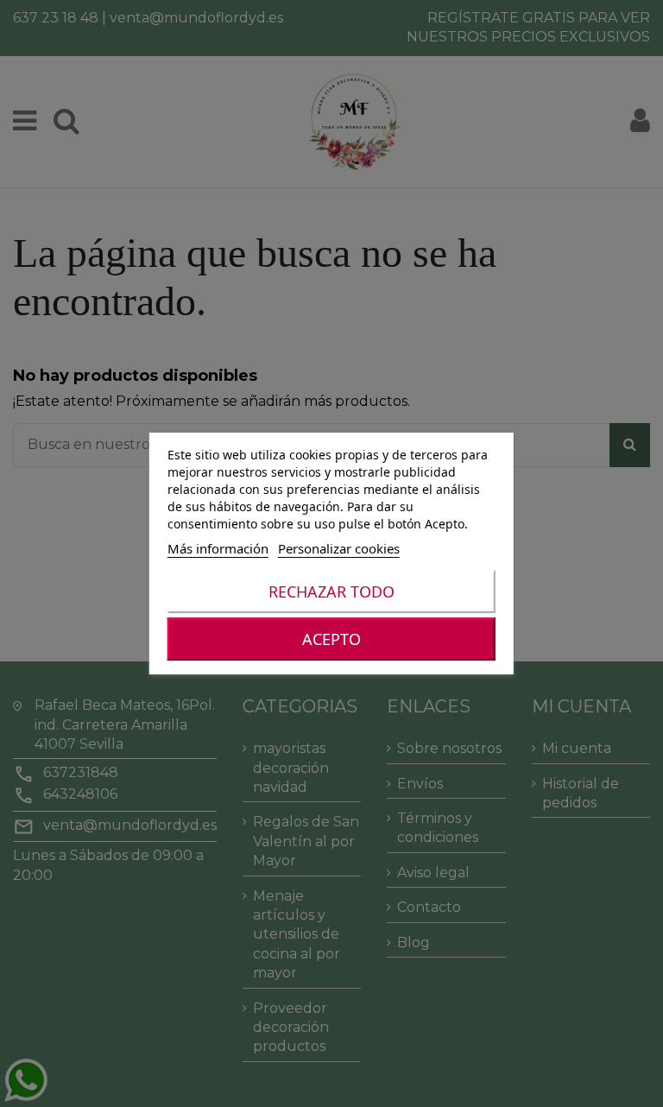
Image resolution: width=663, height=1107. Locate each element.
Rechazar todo (331, 591)
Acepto (331, 639)
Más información (217, 548)
